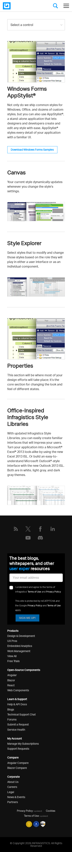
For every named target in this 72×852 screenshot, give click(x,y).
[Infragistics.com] (22, 5)
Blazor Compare (17, 767)
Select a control (22, 25)
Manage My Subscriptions (23, 743)
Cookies (50, 810)
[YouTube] (28, 538)
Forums (12, 719)
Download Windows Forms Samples (32, 149)
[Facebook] (40, 529)
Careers (12, 786)
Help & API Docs (17, 704)
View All (12, 656)
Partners (12, 802)
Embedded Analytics (19, 645)
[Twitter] (28, 529)
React (11, 685)
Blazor (11, 680)
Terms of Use (34, 591)
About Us (12, 781)
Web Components (18, 690)
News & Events (16, 797)
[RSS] (16, 529)
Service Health (16, 729)
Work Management (18, 651)
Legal (10, 792)
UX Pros (12, 640)
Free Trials (13, 661)
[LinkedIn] (52, 529)
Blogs (10, 709)
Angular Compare (18, 762)
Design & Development (21, 635)
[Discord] (40, 538)
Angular (12, 675)
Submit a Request (18, 724)
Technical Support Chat (21, 714)
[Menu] (66, 6)
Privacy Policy (53, 591)
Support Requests (18, 748)
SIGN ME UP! (27, 617)
